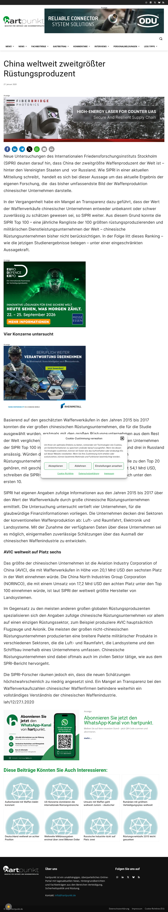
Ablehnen (80, 465)
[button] (122, 438)
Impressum (109, 473)
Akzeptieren (55, 465)
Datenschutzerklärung (89, 473)
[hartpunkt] (22, 21)
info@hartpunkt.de (65, 895)
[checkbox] (8, 906)
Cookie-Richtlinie (65, 473)
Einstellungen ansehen (108, 465)
